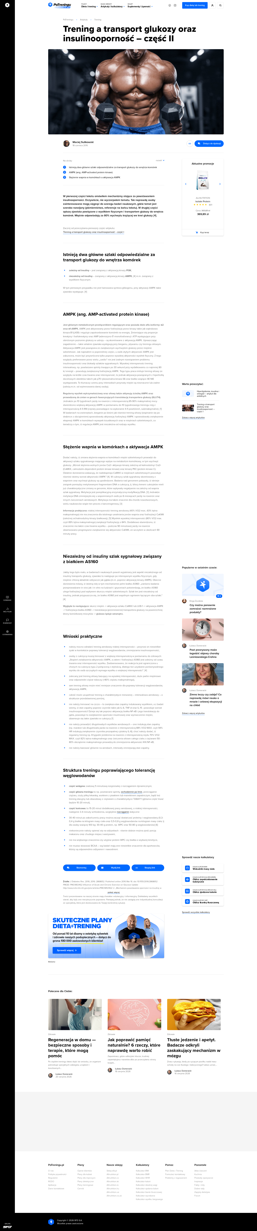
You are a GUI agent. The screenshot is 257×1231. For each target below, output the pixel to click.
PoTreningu (68, 19)
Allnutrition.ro (113, 1185)
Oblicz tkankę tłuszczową (206, 901)
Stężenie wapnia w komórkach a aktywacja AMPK (94, 177)
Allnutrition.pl (112, 1174)
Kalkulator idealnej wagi (146, 1185)
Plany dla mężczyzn (86, 1178)
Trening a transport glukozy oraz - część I (93, 232)
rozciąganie (123, 811)
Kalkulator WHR (143, 1178)
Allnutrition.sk (113, 1181)
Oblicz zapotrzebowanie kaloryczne (205, 879)
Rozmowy (7, 623)
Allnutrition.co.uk (114, 1195)
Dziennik (7, 600)
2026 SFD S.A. (75, 1220)
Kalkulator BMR (142, 1174)
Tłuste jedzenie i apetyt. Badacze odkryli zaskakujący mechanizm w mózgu (193, 1048)
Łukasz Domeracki (64, 1074)
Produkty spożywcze (203, 1178)
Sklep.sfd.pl (112, 1171)
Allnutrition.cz (113, 1178)
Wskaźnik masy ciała (204, 868)
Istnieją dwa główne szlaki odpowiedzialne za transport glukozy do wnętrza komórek (113, 167)
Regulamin (53, 1178)
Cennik (80, 1188)
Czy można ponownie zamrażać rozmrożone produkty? (203, 608)
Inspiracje (198, 1181)
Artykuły (84, 19)
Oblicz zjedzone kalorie (205, 891)
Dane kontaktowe (56, 1188)
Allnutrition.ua (113, 1192)
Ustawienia (7, 634)
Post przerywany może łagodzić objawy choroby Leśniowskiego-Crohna (204, 653)
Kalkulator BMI (142, 1171)
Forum (197, 1195)
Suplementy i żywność (139, 5)
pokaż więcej (114, 892)
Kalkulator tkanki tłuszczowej (149, 1192)
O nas (51, 1171)
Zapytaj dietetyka (202, 1192)
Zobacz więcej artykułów (193, 417)
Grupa (7, 1224)
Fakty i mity (199, 1185)
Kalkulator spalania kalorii (147, 1188)
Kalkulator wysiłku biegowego (149, 1199)
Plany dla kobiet (84, 1174)
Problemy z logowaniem (176, 1178)
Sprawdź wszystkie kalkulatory (196, 912)
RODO (51, 1181)
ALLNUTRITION (203, 198)
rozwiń (159, 160)
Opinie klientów (84, 1171)
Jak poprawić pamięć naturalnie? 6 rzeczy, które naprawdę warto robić (134, 1045)
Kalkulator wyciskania (145, 1195)
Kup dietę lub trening (195, 5)
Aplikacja (52, 1185)
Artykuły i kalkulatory (112, 5)
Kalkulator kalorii (143, 1181)
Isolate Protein (202, 201)
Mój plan (7, 612)
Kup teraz (204, 232)
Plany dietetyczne (85, 1181)
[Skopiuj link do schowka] (190, 143)
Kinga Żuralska (196, 601)
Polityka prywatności (57, 1174)
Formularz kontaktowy (175, 1174)
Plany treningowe (85, 1185)
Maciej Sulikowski (83, 142)
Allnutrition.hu (113, 1188)
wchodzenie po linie (131, 791)
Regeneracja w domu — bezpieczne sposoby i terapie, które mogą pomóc (72, 1048)
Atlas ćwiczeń (200, 1171)
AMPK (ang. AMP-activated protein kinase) (91, 172)
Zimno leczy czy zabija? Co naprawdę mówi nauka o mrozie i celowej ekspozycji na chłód (206, 700)
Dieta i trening (88, 5)
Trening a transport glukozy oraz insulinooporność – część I (206, 408)
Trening (97, 19)
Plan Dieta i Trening (174, 1171)
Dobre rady (199, 1188)
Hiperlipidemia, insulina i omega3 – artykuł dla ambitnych (208, 393)
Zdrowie (52, 1034)
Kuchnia (198, 1174)
